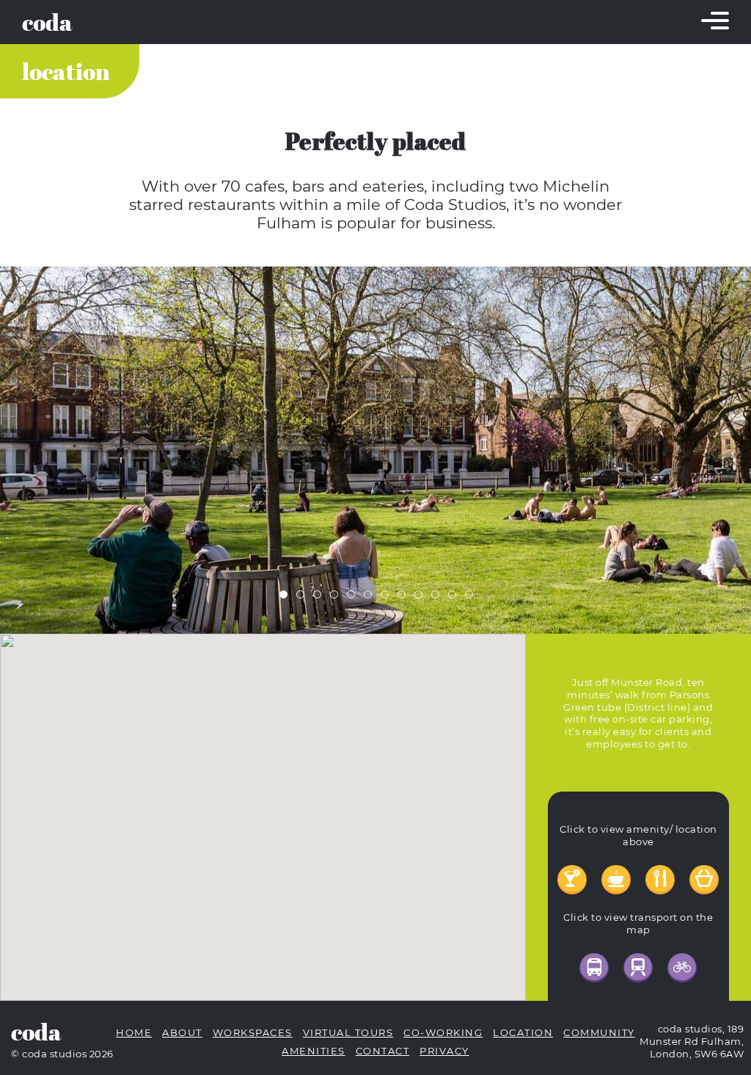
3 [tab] (320, 597)
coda (47, 22)
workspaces (253, 1032)
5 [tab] (354, 597)
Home (134, 1032)
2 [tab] (303, 597)
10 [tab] (438, 597)
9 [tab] (421, 597)
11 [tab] (455, 597)
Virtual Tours (348, 1032)
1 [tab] (286, 597)
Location (66, 71)
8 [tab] (405, 597)
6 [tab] (371, 597)
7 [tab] (388, 597)
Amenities (313, 1051)
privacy (444, 1051)
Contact (383, 1051)
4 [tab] (337, 597)
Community (599, 1032)
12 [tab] (472, 597)
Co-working (443, 1032)
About (182, 1032)
